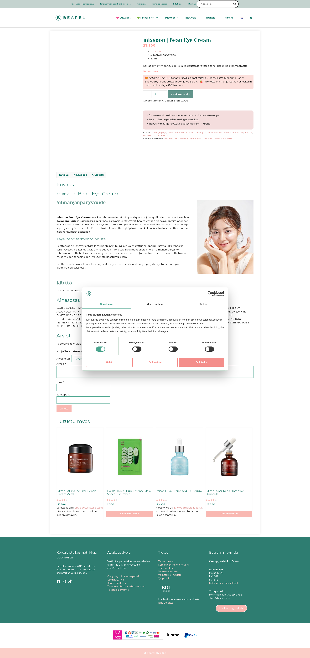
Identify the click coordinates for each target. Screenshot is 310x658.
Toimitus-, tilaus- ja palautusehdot (126, 586)
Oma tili (229, 17)
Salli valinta (155, 362)
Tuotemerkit (162, 135)
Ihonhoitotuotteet (175, 132)
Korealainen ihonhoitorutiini (173, 564)
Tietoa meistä (166, 561)
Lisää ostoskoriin (180, 94)
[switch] (136, 349)
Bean (166, 138)
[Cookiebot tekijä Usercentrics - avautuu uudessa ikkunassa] (210, 293)
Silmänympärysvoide (214, 138)
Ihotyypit (189, 132)
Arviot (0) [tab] (98, 174)
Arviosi (61, 363)
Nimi (60, 382)
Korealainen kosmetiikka (222, 132)
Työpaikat (163, 578)
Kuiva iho (239, 132)
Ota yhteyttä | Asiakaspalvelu (123, 576)
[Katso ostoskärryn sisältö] (250, 18)
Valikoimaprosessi (168, 571)
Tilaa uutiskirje (166, 568)
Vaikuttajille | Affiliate (169, 574)
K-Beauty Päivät (202, 132)
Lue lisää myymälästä (231, 608)
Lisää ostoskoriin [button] (129, 513)
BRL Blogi (177, 4)
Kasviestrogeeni (187, 138)
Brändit (210, 17)
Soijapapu (229, 138)
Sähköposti (64, 394)
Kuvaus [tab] (64, 174)
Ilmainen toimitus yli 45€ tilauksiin (115, 4)
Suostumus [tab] (106, 304)
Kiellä (108, 362)
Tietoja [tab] (203, 304)
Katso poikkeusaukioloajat (223, 583)
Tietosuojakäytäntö (118, 589)
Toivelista (141, 4)
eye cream (174, 138)
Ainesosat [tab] (80, 174)
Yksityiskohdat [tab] (155, 304)
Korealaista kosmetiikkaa (83, 4)
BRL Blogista (165, 602)
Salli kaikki (201, 362)
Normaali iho (149, 135)
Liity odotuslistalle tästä (89, 507)
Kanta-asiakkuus (159, 4)
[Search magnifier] (234, 4)
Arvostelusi (64, 358)
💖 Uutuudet (123, 17)
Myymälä (192, 4)
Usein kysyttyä (115, 579)
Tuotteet (170, 17)
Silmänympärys (158, 132)
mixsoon (155, 51)
